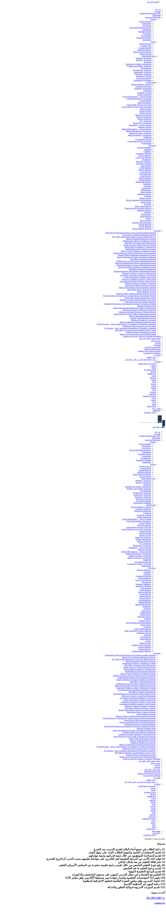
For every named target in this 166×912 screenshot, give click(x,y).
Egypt (154, 376)
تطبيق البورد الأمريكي (153, 347)
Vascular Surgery (145, 221)
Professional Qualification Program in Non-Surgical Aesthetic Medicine (130, 233)
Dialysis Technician (145, 119)
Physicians (152, 145)
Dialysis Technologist (144, 117)
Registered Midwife (144, 50)
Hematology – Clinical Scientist (140, 125)
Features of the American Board (149, 351)
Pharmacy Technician (144, 60)
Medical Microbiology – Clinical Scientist (137, 129)
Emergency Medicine (144, 164)
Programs (157, 231)
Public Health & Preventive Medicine (138, 208)
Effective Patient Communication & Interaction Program (136, 294)
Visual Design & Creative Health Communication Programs (134, 314)
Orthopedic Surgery (144, 194)
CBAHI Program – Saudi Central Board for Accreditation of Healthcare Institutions (126, 324)
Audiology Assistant (144, 93)
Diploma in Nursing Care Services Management (139, 273)
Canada (153, 366)
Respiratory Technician (143, 74)
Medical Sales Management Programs (142, 316)
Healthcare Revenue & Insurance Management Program (136, 261)
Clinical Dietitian (145, 101)
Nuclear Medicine (145, 227)
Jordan (153, 386)
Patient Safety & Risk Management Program (140, 298)
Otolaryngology (146, 192)
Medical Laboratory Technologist (140, 135)
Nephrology (147, 184)
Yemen (153, 380)
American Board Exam (152, 349)
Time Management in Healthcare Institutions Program (137, 267)
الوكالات (157, 362)
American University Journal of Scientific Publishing (142, 336)
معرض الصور (156, 341)
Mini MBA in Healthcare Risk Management (140, 243)
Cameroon (152, 394)
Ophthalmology (146, 190)
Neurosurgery (147, 188)
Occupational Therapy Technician (139, 141)
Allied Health (151, 82)
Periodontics (147, 34)
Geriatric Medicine (145, 225)
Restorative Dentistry (144, 38)
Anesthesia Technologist (143, 88)
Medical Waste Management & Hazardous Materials (137, 288)
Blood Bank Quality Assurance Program (141, 290)
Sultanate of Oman (149, 396)
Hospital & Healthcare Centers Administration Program (136, 265)
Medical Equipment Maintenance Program (141, 239)
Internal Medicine (145, 180)
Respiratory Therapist (144, 76)
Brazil (154, 368)
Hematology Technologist (142, 123)
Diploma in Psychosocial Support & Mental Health (138, 334)
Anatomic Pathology (144, 147)
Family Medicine (145, 168)
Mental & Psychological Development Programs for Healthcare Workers (130, 304)
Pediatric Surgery (145, 198)
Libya (154, 398)
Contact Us (159, 903)
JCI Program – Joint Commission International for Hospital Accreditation (130, 328)
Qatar (154, 382)
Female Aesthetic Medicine (142, 229)
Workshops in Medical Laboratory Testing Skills (139, 279)
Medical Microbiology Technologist (139, 131)
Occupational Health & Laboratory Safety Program (138, 281)
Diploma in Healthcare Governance (143, 320)
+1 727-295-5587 (155, 897)
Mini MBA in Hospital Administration (142, 269)
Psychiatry (148, 204)
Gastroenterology (145, 174)
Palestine (153, 378)
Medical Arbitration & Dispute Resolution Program (138, 322)
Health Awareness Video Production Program (140, 245)
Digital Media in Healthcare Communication (140, 247)
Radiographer (147, 143)
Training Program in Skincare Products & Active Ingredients (134, 253)
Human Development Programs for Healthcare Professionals (134, 308)
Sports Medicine (146, 216)
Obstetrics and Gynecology (142, 223)
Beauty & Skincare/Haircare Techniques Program (138, 251)
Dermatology (147, 160)
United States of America (147, 364)
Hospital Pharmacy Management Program (141, 332)
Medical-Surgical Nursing (142, 52)
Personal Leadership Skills (146, 306)
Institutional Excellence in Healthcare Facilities (139, 241)
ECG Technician (146, 121)
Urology (149, 219)
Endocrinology (146, 166)
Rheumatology (146, 214)
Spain (154, 404)
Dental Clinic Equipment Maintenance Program (139, 235)
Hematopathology (145, 178)
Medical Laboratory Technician (140, 133)
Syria (154, 402)
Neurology (148, 186)
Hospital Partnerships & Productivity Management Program (135, 271)
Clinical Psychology (144, 103)
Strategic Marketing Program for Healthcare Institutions (136, 257)
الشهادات (157, 345)
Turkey (153, 400)
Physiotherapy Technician (142, 70)
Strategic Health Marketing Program (143, 318)
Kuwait (153, 384)
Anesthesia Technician (144, 86)
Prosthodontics (146, 36)
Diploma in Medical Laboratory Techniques (140, 284)
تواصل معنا (156, 408)
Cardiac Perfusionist (144, 95)
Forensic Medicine (145, 170)
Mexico (153, 372)
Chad (154, 390)
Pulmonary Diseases (144, 210)
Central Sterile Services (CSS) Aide (139, 105)
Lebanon (153, 392)
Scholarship (156, 15)
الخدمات (157, 11)
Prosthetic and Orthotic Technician (139, 66)
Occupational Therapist (143, 139)
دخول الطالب (151, 357)
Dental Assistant (146, 109)
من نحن (158, 9)
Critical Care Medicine (143, 158)
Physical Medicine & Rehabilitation (139, 200)
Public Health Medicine (143, 206)
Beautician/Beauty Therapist (141, 84)
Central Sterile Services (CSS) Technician (137, 107)
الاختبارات (157, 355)
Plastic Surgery (146, 202)
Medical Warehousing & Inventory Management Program (135, 263)
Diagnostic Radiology (144, 162)
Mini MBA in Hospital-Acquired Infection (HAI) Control (135, 330)
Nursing (153, 42)
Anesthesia (148, 149)
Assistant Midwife (145, 48)
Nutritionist (148, 137)
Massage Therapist (145, 127)
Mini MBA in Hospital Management (143, 259)
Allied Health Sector (148, 56)
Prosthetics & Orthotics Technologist (138, 64)
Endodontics (147, 40)
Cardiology (148, 151)
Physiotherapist (146, 68)
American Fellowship (153, 17)
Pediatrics (148, 196)
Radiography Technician (143, 72)
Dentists (153, 19)
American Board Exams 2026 (150, 13)
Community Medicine (144, 154)
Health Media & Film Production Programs (140, 249)
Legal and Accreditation (152, 353)
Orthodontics (147, 30)
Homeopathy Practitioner (143, 80)
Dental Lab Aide (146, 113)
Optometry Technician (144, 58)
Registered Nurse (145, 44)
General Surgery (146, 176)
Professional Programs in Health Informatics (140, 302)
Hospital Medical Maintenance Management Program (137, 255)
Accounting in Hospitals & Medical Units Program (138, 275)
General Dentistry (145, 21)
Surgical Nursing (145, 54)
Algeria (153, 388)
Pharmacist (148, 62)
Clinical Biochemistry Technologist (139, 99)
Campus (158, 343)
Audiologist (147, 91)
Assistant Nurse (146, 46)
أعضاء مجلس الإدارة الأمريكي (150, 338)
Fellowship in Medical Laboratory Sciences (140, 286)
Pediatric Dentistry (145, 32)
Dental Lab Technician (143, 115)
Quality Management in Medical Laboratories (140, 277)
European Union (150, 370)
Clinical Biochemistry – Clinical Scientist (137, 97)
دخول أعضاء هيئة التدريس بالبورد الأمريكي (140, 359)
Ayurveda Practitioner (144, 78)
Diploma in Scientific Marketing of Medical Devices (137, 312)
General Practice (146, 172)
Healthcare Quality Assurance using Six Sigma (139, 326)
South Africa (151, 406)
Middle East (151, 374)
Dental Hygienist (145, 111)
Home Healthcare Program (146, 292)
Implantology (147, 23)
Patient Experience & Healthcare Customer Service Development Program (129, 296)
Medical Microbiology (144, 182)
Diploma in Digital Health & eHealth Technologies (138, 300)
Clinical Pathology (145, 156)
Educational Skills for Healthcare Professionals (139, 310)
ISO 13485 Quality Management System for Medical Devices (134, 237)
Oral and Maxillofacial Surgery (140, 28)
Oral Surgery (147, 26)
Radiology (148, 212)
